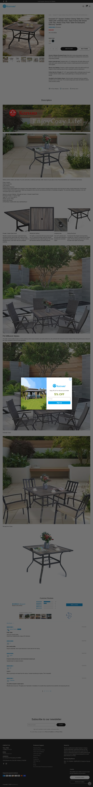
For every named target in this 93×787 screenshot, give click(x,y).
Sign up (59, 402)
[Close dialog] (70, 379)
